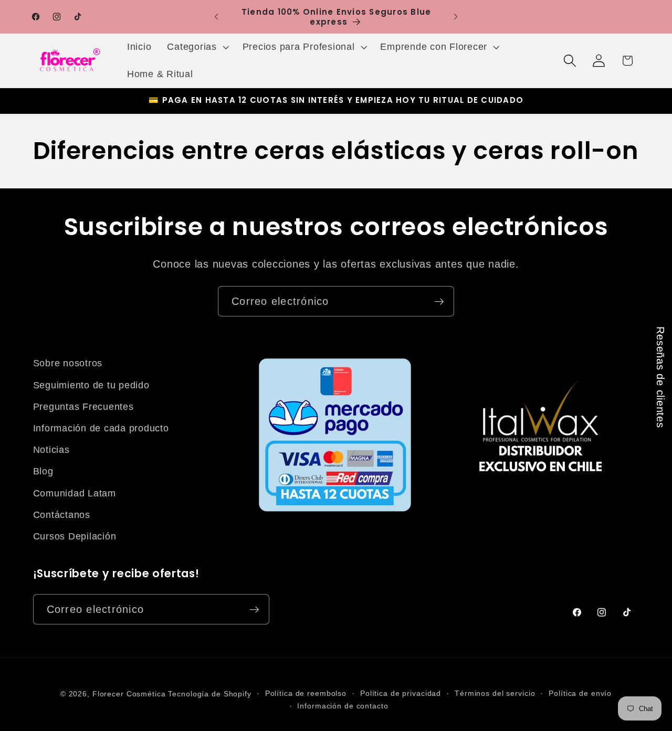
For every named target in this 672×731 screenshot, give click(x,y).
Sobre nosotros (68, 363)
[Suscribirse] (439, 301)
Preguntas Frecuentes (83, 406)
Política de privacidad (400, 693)
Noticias (51, 449)
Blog (43, 471)
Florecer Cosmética (129, 694)
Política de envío (580, 693)
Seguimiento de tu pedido (91, 385)
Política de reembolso (305, 693)
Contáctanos (61, 515)
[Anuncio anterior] (216, 16)
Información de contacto (342, 706)
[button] (196, 47)
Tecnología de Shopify (209, 694)
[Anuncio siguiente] (455, 16)
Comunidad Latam (74, 493)
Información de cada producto (101, 428)
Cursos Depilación (75, 536)
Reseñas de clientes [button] (660, 377)
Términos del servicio (495, 693)
